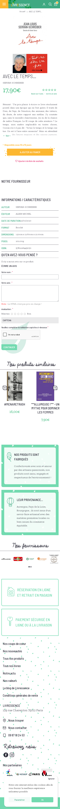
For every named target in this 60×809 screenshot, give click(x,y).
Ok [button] (42, 799)
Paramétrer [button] (20, 799)
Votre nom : (6, 272)
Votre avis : (6, 282)
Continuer (9, 347)
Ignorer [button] (51, 778)
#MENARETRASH (14, 404)
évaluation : (6, 309)
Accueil (22, 11)
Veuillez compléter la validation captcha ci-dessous (24, 327)
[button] (5, 388)
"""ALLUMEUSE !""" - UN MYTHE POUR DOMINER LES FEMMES (45, 408)
